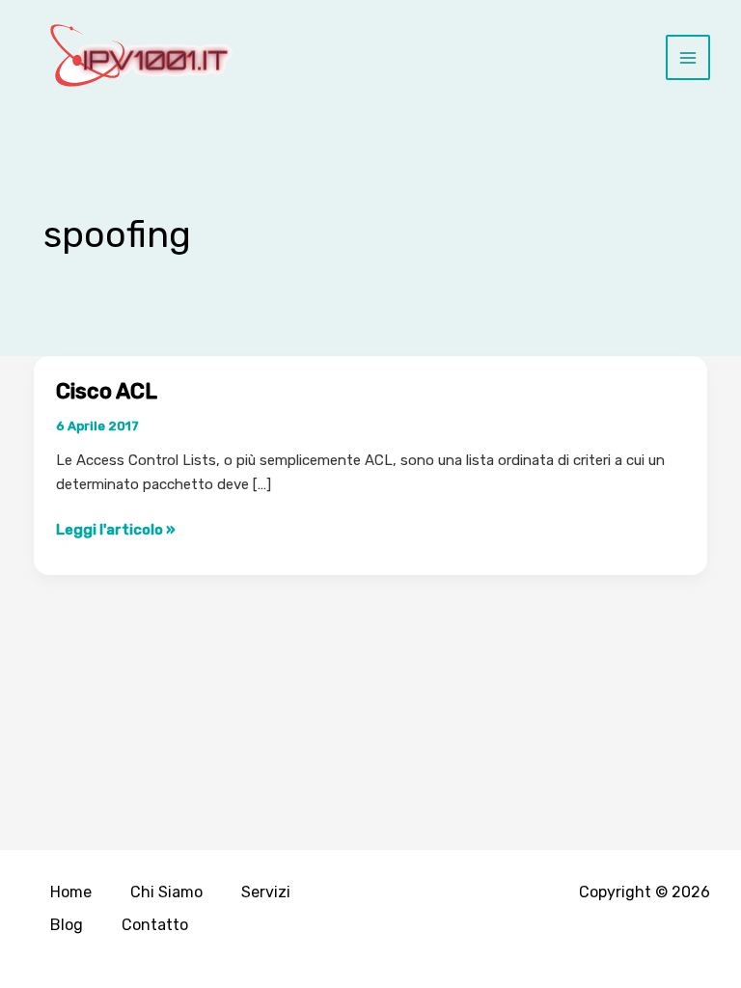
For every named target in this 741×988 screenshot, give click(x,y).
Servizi (265, 892)
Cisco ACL (106, 391)
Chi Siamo (166, 892)
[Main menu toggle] (688, 57)
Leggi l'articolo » (116, 531)
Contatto (155, 925)
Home (71, 892)
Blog (66, 925)
